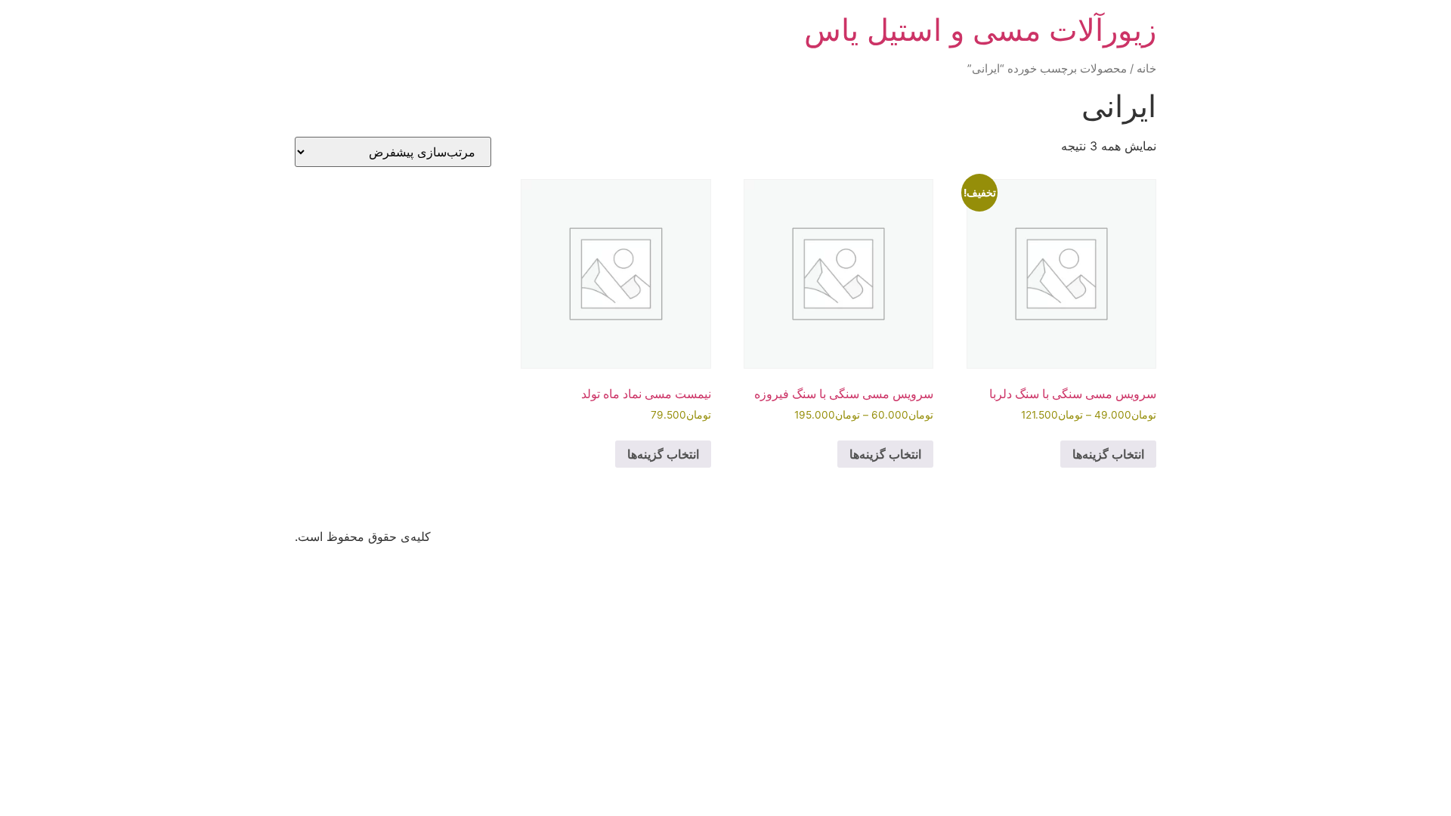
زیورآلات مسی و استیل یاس (980, 29)
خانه (1146, 69)
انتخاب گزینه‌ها (1108, 454)
